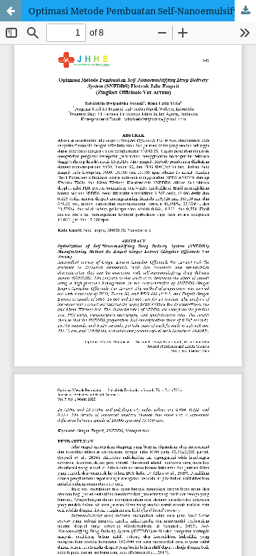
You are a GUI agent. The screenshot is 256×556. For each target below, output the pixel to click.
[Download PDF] (245, 10)
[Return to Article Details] (10, 10)
